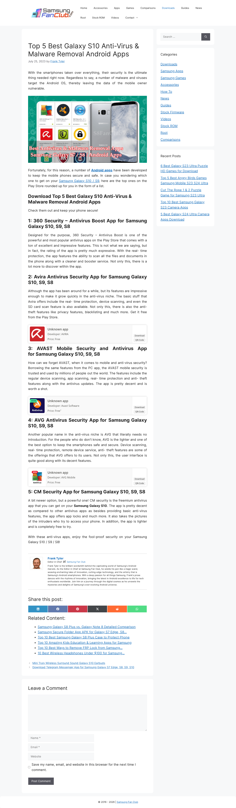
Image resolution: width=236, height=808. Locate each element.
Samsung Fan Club (76, 562)
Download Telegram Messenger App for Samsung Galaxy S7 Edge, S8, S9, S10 (83, 667)
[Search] (205, 37)
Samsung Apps (172, 71)
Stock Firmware (172, 112)
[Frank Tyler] (37, 563)
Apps (117, 8)
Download (139, 335)
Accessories (101, 8)
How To (166, 92)
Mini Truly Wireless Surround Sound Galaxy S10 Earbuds (68, 663)
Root (83, 17)
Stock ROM (98, 17)
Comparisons (148, 8)
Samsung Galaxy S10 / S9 (79, 181)
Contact (129, 17)
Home (83, 8)
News (199, 8)
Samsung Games (173, 78)
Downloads (168, 8)
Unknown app (58, 329)
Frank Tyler (55, 558)
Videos (115, 17)
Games (130, 8)
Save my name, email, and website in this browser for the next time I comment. (84, 767)
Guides (185, 8)
